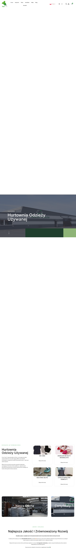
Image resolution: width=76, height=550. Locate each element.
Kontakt (25, 5)
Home (12, 2)
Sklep (32, 2)
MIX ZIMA (42, 456)
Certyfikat (27, 2)
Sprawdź (24, 509)
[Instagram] (62, 4)
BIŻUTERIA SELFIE (42, 477)
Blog (36, 2)
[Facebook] (59, 4)
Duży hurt (17, 2)
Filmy (22, 2)
